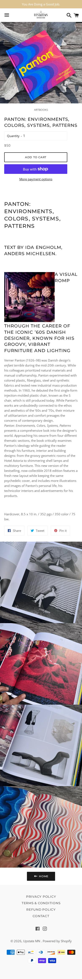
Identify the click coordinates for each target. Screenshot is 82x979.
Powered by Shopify (57, 941)
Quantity (13, 136)
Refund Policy (41, 910)
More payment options (35, 179)
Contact (41, 916)
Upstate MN (32, 941)
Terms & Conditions (41, 903)
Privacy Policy (41, 897)
